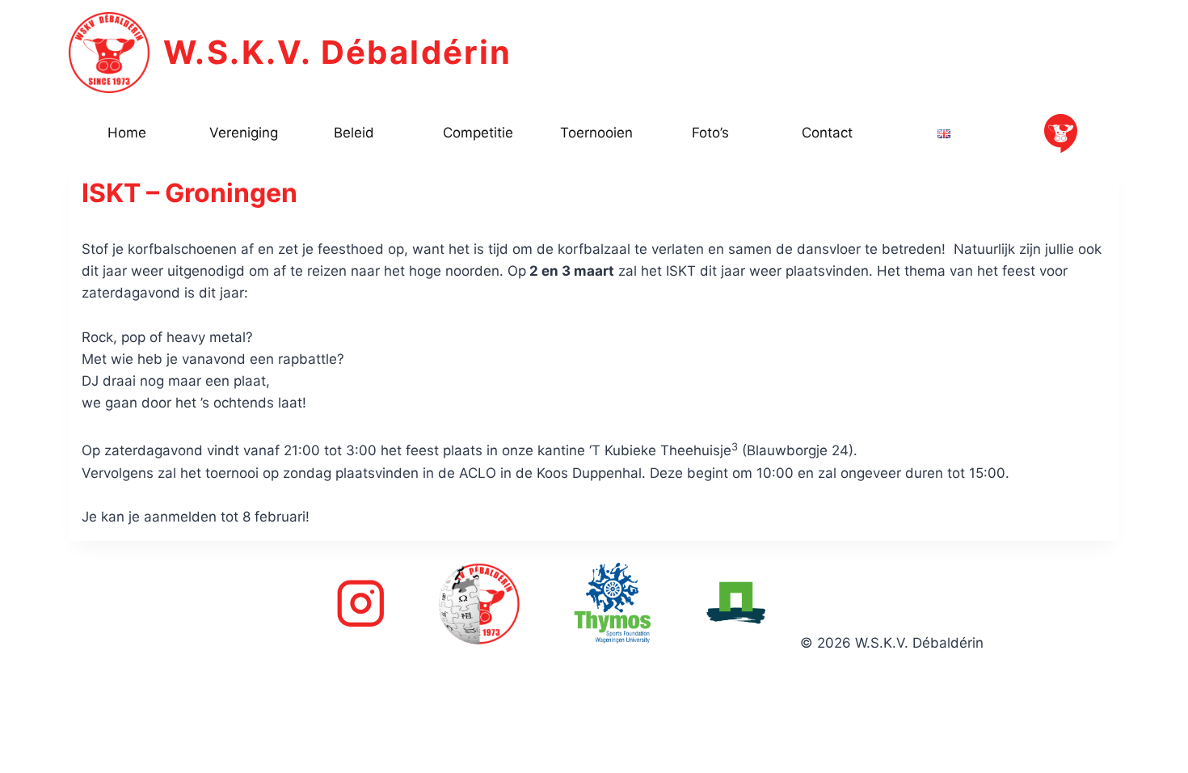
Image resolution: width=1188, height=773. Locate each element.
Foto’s (710, 133)
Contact (827, 133)
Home (126, 133)
